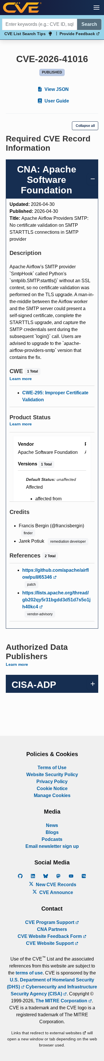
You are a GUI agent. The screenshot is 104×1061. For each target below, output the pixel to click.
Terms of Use (52, 767)
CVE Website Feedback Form (50, 936)
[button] (96, 7)
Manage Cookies (52, 795)
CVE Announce (55, 892)
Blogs (52, 832)
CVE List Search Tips (25, 33)
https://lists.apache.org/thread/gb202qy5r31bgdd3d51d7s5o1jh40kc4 (56, 599)
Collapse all (85, 126)
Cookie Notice (52, 788)
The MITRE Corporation (62, 1000)
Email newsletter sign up (52, 846)
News (52, 825)
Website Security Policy (52, 774)
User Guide (56, 100)
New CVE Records (55, 884)
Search (89, 24)
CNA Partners (52, 929)
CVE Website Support (50, 943)
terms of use (29, 972)
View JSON (56, 89)
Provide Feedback (78, 33)
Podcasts (52, 839)
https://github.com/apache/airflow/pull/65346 (55, 574)
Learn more (21, 378)
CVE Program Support (50, 922)
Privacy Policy (52, 781)
